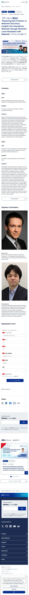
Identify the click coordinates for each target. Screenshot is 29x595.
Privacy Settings (14, 586)
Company (4, 555)
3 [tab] (14, 476)
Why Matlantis (5, 538)
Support (3, 542)
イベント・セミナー (15, 6)
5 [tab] (18, 476)
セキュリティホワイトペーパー (7, 573)
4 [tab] (16, 476)
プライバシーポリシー (5, 571)
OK (14, 592)
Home (2, 6)
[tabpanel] (14, 459)
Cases (3, 546)
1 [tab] (10, 476)
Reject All (14, 589)
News (3, 559)
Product (3, 534)
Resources (7, 6)
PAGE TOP (23, 495)
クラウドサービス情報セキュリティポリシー (9, 569)
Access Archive (14, 79)
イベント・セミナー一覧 (14, 481)
